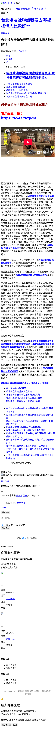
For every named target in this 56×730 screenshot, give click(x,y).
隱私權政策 (46, 691)
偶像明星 (21, 503)
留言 (25, 495)
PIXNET (12, 691)
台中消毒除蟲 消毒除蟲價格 (19, 84)
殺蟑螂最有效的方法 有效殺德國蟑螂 (23, 401)
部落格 (9, 59)
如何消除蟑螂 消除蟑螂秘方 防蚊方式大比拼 (26, 446)
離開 (15, 725)
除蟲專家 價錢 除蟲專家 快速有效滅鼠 (23, 427)
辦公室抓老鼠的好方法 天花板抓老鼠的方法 (26, 93)
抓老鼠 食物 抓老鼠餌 (16, 87)
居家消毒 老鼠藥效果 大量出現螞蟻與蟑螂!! (26, 430)
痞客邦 (19, 495)
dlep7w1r (5, 481)
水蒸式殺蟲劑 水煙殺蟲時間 (19, 96)
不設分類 (22, 51)
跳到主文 (5, 33)
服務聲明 (28, 694)
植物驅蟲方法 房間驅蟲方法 (19, 90)
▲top (3, 507)
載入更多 (5, 512)
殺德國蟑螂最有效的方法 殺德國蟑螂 (23, 395)
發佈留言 (5, 528)
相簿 (8, 56)
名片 (8, 62)
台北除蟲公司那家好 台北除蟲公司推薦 (24, 398)
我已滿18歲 (6, 725)
